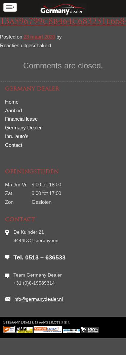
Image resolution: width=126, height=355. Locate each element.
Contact (13, 145)
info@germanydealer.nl (38, 299)
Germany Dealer (23, 127)
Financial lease (21, 119)
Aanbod (13, 110)
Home (11, 102)
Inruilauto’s (17, 136)
